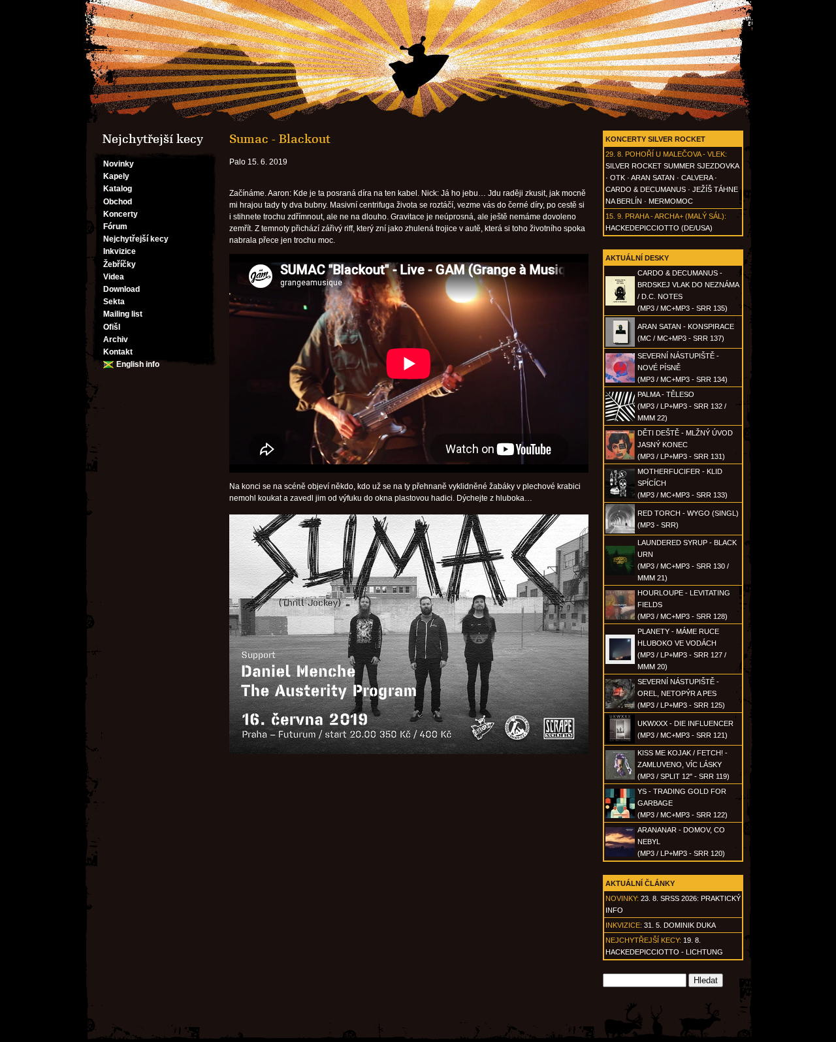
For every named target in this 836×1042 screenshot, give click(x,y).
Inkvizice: (623, 925)
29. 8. (614, 154)
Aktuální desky (637, 258)
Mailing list (122, 314)
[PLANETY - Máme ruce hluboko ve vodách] (620, 661)
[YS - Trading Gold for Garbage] (620, 815)
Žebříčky (119, 264)
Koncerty (120, 214)
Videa (113, 276)
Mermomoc (671, 201)
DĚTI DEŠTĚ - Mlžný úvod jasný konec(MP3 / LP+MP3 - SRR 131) (685, 444)
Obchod (117, 201)
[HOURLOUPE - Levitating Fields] (620, 617)
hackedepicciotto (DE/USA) (659, 228)
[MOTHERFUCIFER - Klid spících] (620, 495)
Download (121, 289)
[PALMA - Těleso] (620, 418)
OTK (617, 178)
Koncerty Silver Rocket (655, 139)
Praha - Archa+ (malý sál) (674, 216)
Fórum (115, 226)
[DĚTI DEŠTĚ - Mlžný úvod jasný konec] (620, 457)
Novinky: (622, 898)
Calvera (697, 178)
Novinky (118, 163)
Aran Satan (653, 178)
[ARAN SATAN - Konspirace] (620, 344)
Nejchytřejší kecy (136, 239)
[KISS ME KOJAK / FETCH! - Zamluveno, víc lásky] (620, 777)
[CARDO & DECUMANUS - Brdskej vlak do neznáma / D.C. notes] (620, 303)
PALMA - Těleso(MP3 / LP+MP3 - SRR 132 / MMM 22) (681, 406)
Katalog (117, 188)
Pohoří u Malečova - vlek (675, 154)
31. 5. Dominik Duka (680, 925)
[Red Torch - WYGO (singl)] (620, 531)
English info (137, 364)
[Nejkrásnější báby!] (418, 61)
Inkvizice (119, 251)
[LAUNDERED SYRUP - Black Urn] (620, 572)
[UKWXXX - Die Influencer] (620, 741)
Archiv (115, 339)
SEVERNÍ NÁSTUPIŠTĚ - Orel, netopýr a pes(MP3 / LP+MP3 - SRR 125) (681, 693)
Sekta (114, 301)
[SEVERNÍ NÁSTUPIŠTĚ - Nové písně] (620, 380)
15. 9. (614, 216)
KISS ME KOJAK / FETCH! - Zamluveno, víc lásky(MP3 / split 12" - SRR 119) (683, 764)
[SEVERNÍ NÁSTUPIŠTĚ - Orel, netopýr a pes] (620, 706)
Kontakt (118, 351)
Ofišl (111, 327)
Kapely (116, 176)
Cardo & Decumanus (645, 189)
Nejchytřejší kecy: (643, 940)
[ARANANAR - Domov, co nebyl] (620, 854)
